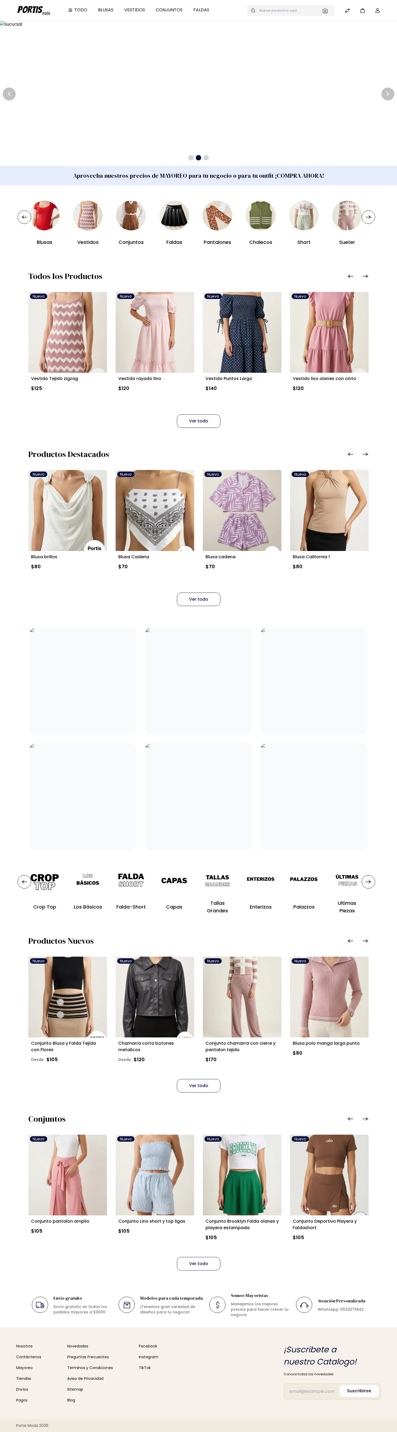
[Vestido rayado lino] (155, 332)
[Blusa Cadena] (155, 510)
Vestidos (134, 10)
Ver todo (198, 421)
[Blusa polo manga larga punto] (329, 997)
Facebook (148, 1346)
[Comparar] (347, 11)
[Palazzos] (304, 880)
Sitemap (75, 1389)
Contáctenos (28, 1357)
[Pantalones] (217, 215)
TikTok (145, 1367)
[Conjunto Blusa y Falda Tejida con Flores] (67, 997)
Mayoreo (24, 1367)
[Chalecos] (260, 215)
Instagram (148, 1357)
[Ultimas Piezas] (347, 880)
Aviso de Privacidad (85, 1378)
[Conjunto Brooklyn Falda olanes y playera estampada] (242, 1175)
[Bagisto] (34, 10)
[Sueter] (347, 215)
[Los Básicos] (88, 880)
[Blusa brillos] (67, 510)
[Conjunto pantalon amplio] (67, 1175)
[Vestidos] (88, 215)
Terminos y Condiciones (90, 1367)
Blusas (105, 10)
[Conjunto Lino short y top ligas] (155, 1175)
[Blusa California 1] (329, 510)
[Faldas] (174, 215)
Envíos (22, 1389)
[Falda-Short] (131, 880)
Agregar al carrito (56, 401)
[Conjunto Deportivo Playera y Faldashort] (329, 1175)
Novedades (77, 1346)
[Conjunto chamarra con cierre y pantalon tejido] (242, 997)
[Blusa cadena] (242, 510)
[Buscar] (326, 11)
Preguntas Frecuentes (88, 1357)
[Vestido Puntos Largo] (242, 332)
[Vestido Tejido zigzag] (67, 332)
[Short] (304, 215)
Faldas (201, 10)
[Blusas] (44, 215)
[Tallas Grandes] (217, 880)
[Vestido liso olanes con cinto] (329, 332)
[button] (362, 10)
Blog (71, 1400)
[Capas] (174, 880)
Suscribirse (359, 1391)
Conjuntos (169, 10)
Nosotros (24, 1346)
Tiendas (23, 1378)
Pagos (22, 1400)
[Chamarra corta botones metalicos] (155, 997)
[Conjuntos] (131, 215)
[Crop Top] (44, 880)
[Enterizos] (260, 880)
